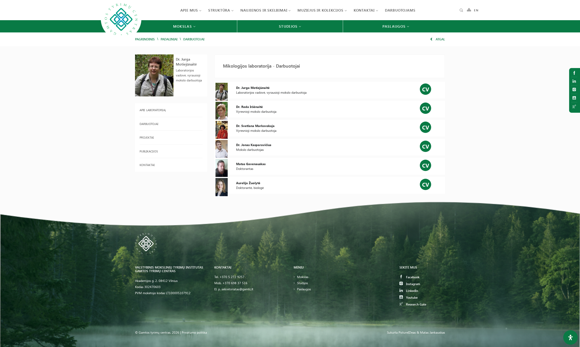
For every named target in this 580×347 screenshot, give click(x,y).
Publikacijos (149, 151)
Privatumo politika (194, 332)
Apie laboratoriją (153, 110)
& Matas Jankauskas (431, 332)
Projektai (147, 137)
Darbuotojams (400, 10)
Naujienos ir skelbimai (264, 10)
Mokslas (302, 277)
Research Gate (415, 304)
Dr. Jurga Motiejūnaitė (186, 61)
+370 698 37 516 (234, 283)
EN (476, 10)
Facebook (412, 277)
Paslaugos (304, 289)
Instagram (412, 284)
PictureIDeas (407, 332)
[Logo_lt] (121, 39)
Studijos (302, 283)
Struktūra (219, 10)
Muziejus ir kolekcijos (320, 10)
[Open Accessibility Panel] (570, 337)
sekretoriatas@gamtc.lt (237, 289)
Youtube (411, 297)
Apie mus (189, 10)
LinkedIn (411, 290)
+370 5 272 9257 (232, 277)
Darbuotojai (149, 124)
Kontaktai (364, 10)
